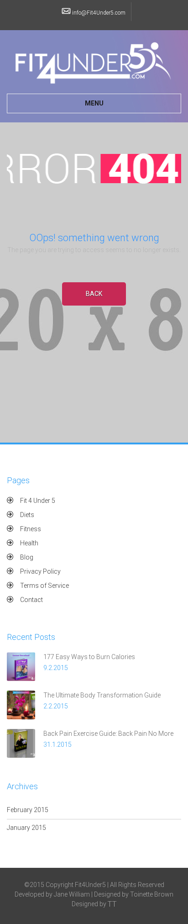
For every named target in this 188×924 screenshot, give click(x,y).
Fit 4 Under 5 (37, 500)
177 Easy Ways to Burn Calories (89, 656)
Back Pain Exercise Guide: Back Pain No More (108, 733)
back (94, 293)
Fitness (30, 529)
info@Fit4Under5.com (98, 13)
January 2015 (26, 827)
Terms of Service (44, 585)
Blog (26, 557)
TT (112, 903)
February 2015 (27, 809)
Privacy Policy (40, 571)
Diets (27, 514)
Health (29, 543)
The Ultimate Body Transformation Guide (102, 695)
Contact (31, 599)
